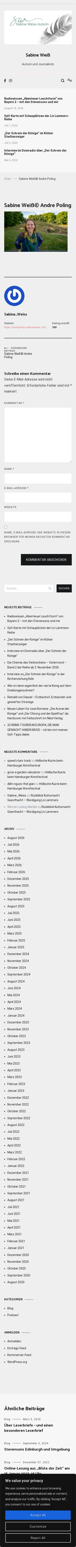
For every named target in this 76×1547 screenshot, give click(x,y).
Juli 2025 (13, 913)
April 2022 (14, 1145)
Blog (10, 1308)
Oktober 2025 (16, 892)
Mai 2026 (13, 851)
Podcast (13, 1315)
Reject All (38, 1538)
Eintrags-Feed (16, 1348)
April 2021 (14, 1227)
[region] (38, 1510)
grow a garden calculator (24, 772)
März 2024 (14, 1008)
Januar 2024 (15, 1015)
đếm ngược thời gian (21, 784)
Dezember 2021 (18, 1172)
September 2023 (18, 1042)
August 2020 (15, 1282)
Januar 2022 (15, 1166)
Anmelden (14, 1341)
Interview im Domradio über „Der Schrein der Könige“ (35, 152)
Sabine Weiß (38, 55)
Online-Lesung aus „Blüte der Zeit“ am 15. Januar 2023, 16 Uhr (37, 1471)
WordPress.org (17, 1362)
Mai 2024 (13, 995)
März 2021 (14, 1234)
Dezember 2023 (18, 1022)
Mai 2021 (13, 1220)
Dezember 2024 (18, 954)
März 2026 (14, 865)
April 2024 (14, 1002)
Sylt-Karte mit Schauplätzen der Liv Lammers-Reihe (36, 117)
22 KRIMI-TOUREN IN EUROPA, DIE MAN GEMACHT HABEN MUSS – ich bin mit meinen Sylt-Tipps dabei (37, 729)
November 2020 (18, 1261)
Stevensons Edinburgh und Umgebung (37, 1449)
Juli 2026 (13, 844)
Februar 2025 (16, 940)
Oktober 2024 (16, 967)
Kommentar (14, 403)
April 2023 (14, 1070)
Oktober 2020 (16, 1268)
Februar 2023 (16, 1084)
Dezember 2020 (18, 1255)
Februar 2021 (16, 1241)
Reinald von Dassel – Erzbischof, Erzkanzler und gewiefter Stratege (39, 699)
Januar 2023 (15, 1090)
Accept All (38, 1515)
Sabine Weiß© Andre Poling (18, 353)
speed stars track (19, 760)
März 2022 (14, 1152)
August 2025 (15, 906)
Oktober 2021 (16, 1186)
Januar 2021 (15, 1248)
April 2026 (14, 858)
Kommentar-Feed (19, 1355)
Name (9, 468)
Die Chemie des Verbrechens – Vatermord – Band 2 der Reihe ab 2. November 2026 (36, 665)
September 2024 (18, 974)
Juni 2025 (13, 919)
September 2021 (18, 1193)
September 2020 (18, 1275)
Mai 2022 (13, 1138)
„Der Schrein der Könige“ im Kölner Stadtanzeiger (28, 134)
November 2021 (18, 1179)
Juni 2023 (13, 1056)
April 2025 (14, 926)
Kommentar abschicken (46, 559)
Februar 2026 (16, 872)
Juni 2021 (13, 1213)
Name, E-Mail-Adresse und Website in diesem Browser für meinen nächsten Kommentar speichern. (37, 537)
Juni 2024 (13, 988)
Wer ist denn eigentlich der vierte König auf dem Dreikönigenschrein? (39, 688)
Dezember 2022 (18, 1097)
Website (10, 507)
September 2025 (18, 899)
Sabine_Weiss (15, 314)
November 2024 (18, 961)
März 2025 (14, 933)
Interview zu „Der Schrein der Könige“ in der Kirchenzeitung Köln (36, 676)
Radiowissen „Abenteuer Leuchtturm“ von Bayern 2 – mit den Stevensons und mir (33, 100)
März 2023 (14, 1077)
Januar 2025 (15, 947)
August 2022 (15, 1125)
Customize (38, 1526)
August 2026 (15, 838)
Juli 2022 (13, 1131)
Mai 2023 (13, 1063)
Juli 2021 (13, 1207)
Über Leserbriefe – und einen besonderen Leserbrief (28, 1428)
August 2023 (15, 1049)
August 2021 (15, 1200)
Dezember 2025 (18, 879)
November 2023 (18, 1029)
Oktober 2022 (16, 1111)
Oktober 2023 (16, 1036)
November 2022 (18, 1104)
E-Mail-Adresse (16, 488)
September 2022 (18, 1118)
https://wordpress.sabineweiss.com (25, 327)
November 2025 (18, 885)
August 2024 (15, 981)
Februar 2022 (16, 1159)
